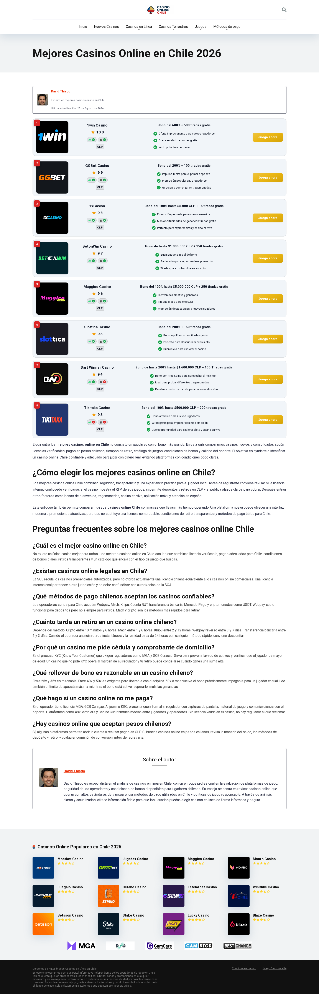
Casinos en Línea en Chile (81, 968)
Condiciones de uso (244, 968)
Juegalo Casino (70, 887)
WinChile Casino (266, 887)
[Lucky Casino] (173, 934)
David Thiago (60, 91)
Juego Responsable (274, 968)
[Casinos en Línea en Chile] (159, 9)
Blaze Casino (263, 915)
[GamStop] (198, 945)
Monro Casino (264, 859)
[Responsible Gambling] (120, 945)
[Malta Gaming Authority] (81, 945)
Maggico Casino (201, 859)
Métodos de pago (226, 27)
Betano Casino (134, 887)
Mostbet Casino (71, 859)
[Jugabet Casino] (108, 877)
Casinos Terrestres (173, 27)
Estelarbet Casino (202, 887)
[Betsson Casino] (43, 934)
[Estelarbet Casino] (173, 906)
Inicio (83, 27)
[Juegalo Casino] (43, 906)
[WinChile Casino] (239, 906)
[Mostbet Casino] (43, 877)
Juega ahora (267, 137)
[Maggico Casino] (173, 877)
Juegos (200, 27)
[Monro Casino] (239, 877)
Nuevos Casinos (106, 27)
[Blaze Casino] (239, 934)
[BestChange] (238, 945)
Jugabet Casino (135, 859)
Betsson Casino (70, 915)
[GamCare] (159, 945)
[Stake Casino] (108, 934)
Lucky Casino (198, 915)
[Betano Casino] (108, 906)
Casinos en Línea (139, 27)
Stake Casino (133, 915)
